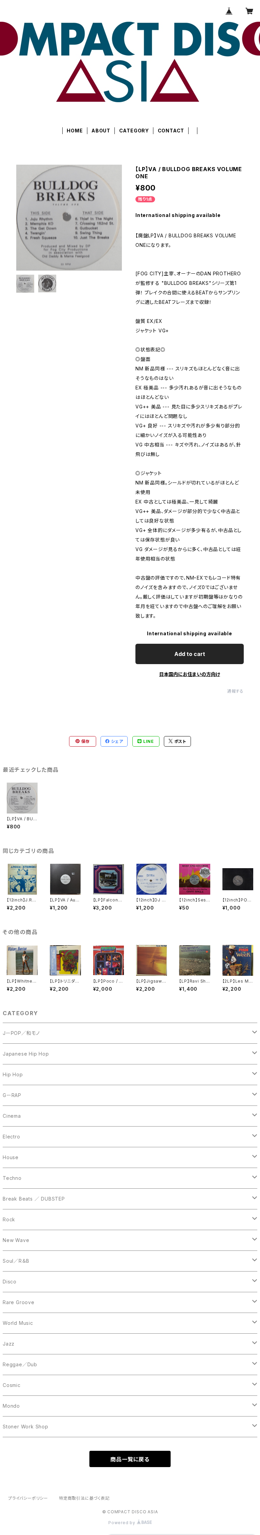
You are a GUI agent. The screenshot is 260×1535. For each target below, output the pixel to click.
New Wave (16, 1240)
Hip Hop (13, 1074)
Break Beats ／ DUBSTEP (34, 1199)
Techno (12, 1178)
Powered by (122, 1522)
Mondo (11, 1406)
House (11, 1157)
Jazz (9, 1344)
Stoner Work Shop (25, 1426)
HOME (75, 130)
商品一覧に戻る (130, 1459)
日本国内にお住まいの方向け (189, 674)
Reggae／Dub (20, 1364)
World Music (18, 1323)
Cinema (12, 1116)
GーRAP (12, 1095)
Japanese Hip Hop (26, 1054)
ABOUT (100, 130)
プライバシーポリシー (28, 1498)
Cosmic (12, 1385)
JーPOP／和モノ (21, 1033)
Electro (11, 1136)
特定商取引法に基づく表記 (84, 1498)
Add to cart (189, 654)
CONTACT (171, 130)
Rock (9, 1219)
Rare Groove (19, 1302)
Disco (10, 1281)
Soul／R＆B (16, 1261)
